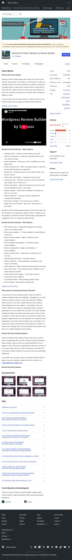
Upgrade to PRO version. (10, 106)
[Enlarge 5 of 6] (29, 389)
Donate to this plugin (56, 179)
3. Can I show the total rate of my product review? (18, 425)
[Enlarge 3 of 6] (44, 378)
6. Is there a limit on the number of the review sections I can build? (13, 443)
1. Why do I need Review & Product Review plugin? (18, 413)
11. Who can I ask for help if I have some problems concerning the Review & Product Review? (18, 474)
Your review (53, 146)
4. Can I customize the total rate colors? (15, 430)
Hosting (4, 521)
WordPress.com (8, 530)
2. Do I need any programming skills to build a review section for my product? (14, 418)
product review (66, 97)
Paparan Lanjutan (55, 113)
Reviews (15, 64)
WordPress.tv (42, 524)
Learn (38, 515)
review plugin (66, 104)
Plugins (21, 521)
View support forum (56, 162)
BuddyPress (6, 539)
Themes (21, 518)
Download (66, 54)
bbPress (5, 536)
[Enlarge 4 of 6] (13, 389)
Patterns (22, 524)
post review (66, 94)
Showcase (22, 515)
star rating (67, 108)
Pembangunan (38, 64)
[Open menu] (69, 2)
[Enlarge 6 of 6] (44, 389)
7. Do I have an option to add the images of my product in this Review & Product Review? (16, 449)
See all (68, 146)
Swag (57, 524)
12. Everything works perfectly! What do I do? (17, 480)
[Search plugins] (20, 14)
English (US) (66, 90)
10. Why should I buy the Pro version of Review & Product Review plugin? (14, 467)
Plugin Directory (6, 8)
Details (6, 64)
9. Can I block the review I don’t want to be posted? (19, 461)
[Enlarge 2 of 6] (29, 378)
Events (56, 518)
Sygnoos (18, 56)
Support (67, 64)
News (3, 518)
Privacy (4, 524)
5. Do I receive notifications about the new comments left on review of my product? (16, 436)
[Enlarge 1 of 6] (13, 378)
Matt (4, 533)
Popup (30, 502)
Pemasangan (26, 64)
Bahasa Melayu (11, 547)
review (68, 101)
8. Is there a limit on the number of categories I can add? (20, 456)
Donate (57, 521)
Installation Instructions (9, 407)
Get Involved (58, 515)
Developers (40, 521)
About (4, 515)
